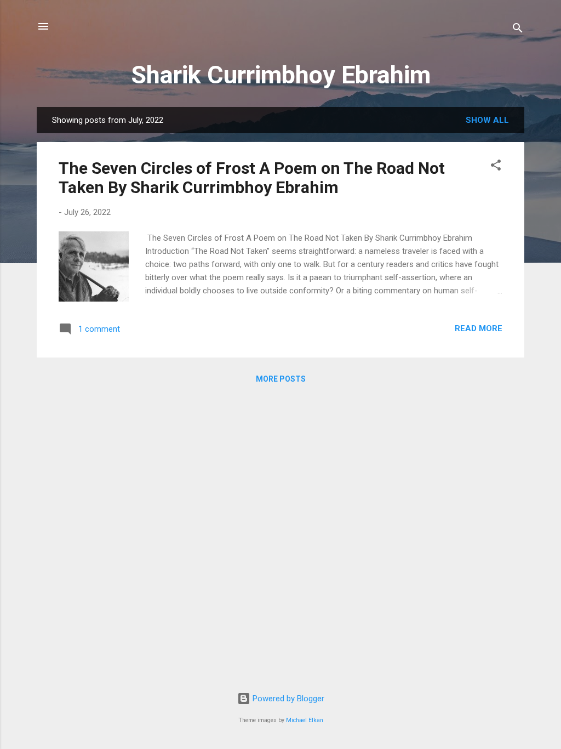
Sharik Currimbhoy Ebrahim (281, 74)
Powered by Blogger (287, 698)
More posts (281, 378)
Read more (478, 328)
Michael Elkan (304, 720)
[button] (495, 166)
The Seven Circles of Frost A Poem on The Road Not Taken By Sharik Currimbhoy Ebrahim (252, 177)
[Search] (517, 30)
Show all (487, 120)
